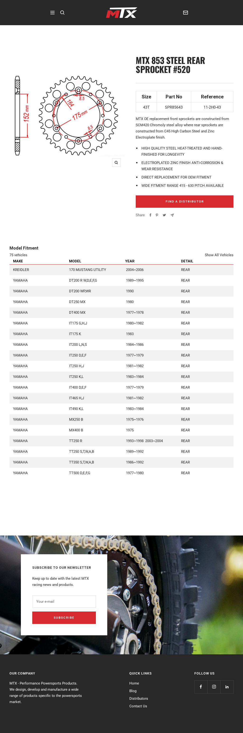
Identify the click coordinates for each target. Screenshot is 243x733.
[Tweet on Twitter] (164, 215)
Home (134, 683)
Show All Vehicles (219, 255)
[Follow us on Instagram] (213, 686)
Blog (132, 691)
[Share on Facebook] (150, 215)
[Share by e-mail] (172, 215)
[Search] (62, 12)
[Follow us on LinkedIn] (227, 686)
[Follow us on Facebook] (200, 686)
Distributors (138, 698)
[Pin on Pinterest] (157, 215)
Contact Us (138, 706)
